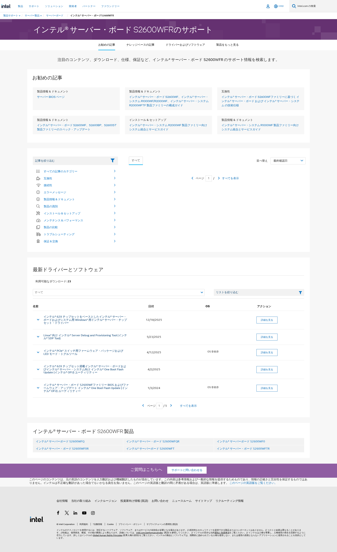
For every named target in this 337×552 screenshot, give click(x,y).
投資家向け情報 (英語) (134, 501)
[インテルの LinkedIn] (75, 513)
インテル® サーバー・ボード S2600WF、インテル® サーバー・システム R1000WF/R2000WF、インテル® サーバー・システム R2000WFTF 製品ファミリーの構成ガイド (169, 101)
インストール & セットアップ (62, 213)
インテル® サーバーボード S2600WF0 (241, 441)
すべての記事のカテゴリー (60, 171)
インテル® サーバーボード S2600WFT (150, 448)
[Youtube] (84, 513)
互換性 (48, 178)
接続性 (48, 185)
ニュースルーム (182, 501)
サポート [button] (34, 6)
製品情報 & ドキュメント (59, 199)
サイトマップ (203, 501)
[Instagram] (93, 513)
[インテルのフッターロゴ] (37, 519)
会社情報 (62, 501)
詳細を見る (267, 320)
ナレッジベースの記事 (140, 45)
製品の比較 (51, 227)
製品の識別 (51, 206)
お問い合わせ (160, 501)
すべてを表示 (230, 178)
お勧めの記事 (106, 45)
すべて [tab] (136, 160)
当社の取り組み (81, 501)
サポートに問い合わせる (186, 470)
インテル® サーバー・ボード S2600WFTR (243, 448)
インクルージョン (105, 501)
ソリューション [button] (54, 6)
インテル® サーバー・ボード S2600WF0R (62, 448)
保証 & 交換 (51, 241)
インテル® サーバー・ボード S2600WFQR (152, 441)
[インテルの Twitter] (67, 513)
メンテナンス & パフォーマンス (63, 220)
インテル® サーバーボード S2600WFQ (60, 441)
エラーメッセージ (55, 192)
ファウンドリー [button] (110, 6)
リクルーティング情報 (230, 501)
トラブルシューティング (59, 234)
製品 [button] (20, 6)
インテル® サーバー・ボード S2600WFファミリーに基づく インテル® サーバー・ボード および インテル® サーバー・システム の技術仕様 (260, 101)
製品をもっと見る (227, 45)
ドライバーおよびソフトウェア (185, 45)
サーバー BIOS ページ (51, 97)
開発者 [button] (73, 6)
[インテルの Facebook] (58, 513)
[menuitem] (32, 15)
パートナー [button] (89, 6)
